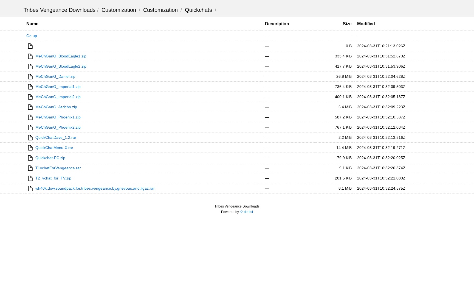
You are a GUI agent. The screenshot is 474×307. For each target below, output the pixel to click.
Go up (31, 36)
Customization (118, 10)
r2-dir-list (246, 212)
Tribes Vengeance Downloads (59, 10)
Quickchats (198, 10)
